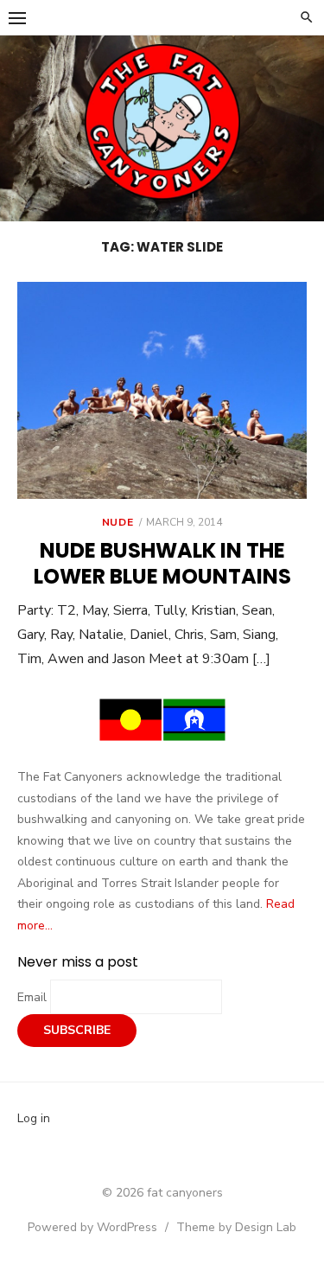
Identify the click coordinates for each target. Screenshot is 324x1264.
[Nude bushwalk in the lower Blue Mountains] (162, 390)
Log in (33, 1118)
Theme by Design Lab (236, 1227)
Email (33, 997)
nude (117, 522)
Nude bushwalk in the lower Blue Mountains (162, 563)
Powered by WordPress (92, 1227)
